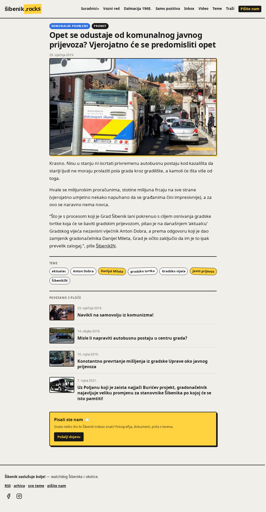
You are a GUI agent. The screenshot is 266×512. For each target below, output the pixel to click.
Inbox (189, 8)
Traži (230, 8)
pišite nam (56, 485)
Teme (217, 8)
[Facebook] (8, 496)
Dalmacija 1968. (137, 8)
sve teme (36, 485)
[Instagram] (19, 496)
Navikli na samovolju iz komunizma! (115, 315)
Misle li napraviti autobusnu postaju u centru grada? (132, 338)
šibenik (23, 9)
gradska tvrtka (142, 271)
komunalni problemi (69, 26)
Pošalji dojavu (68, 436)
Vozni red (111, 8)
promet (100, 26)
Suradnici (90, 8)
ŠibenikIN (106, 246)
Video (203, 8)
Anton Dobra (83, 271)
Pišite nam (250, 8)
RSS (8, 485)
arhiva (19, 485)
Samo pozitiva (168, 8)
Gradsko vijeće (173, 271)
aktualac (59, 271)
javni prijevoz (203, 271)
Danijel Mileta (112, 271)
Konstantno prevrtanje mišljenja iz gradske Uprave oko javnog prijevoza (142, 364)
